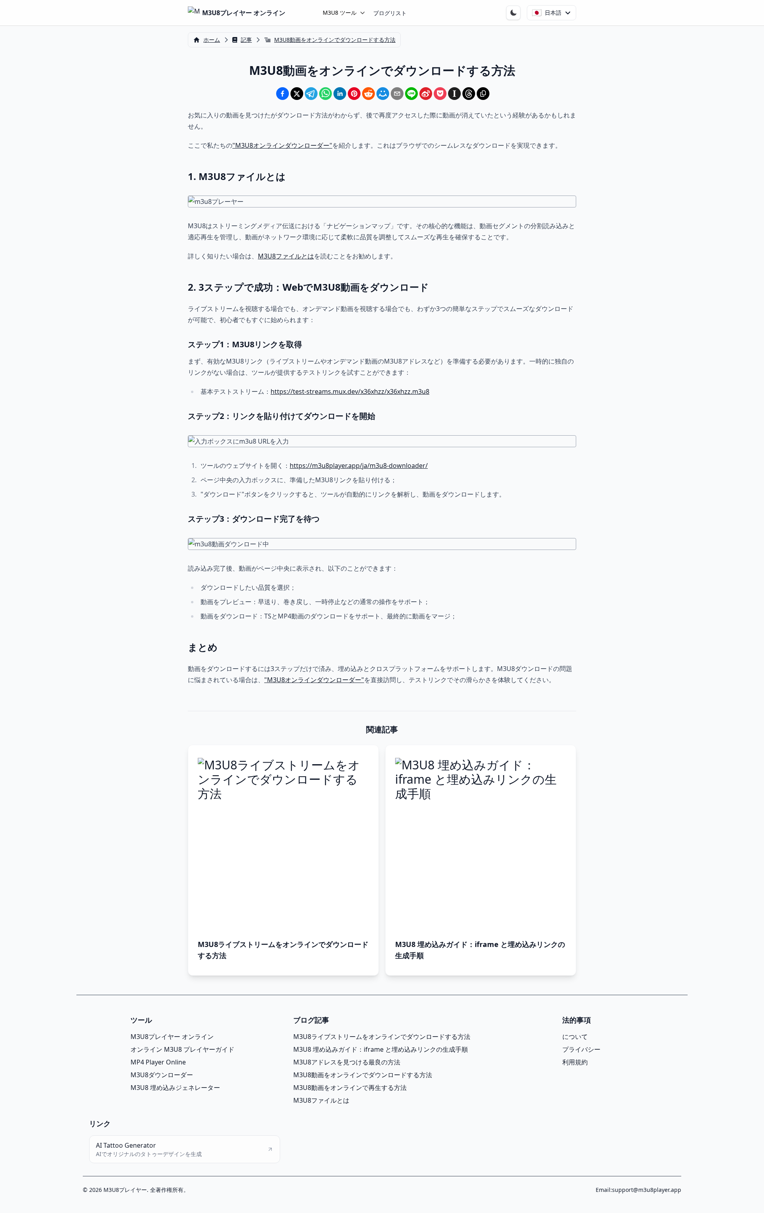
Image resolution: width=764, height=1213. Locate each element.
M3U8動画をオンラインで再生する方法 (350, 1087)
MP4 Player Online (158, 1062)
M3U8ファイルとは (286, 256)
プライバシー (581, 1049)
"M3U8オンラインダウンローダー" (282, 145)
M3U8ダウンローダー (162, 1074)
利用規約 (575, 1062)
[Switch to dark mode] (513, 13)
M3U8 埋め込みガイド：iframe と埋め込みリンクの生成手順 (380, 1049)
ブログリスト (390, 13)
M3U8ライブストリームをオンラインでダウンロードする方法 (381, 1036)
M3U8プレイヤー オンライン (172, 1036)
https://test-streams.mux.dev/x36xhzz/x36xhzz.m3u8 (350, 391)
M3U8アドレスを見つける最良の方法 (346, 1062)
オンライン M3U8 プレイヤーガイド (182, 1049)
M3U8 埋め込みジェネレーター (175, 1087)
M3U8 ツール (340, 12)
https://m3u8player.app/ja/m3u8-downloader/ (359, 465)
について (575, 1036)
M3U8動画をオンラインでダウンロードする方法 (362, 1074)
